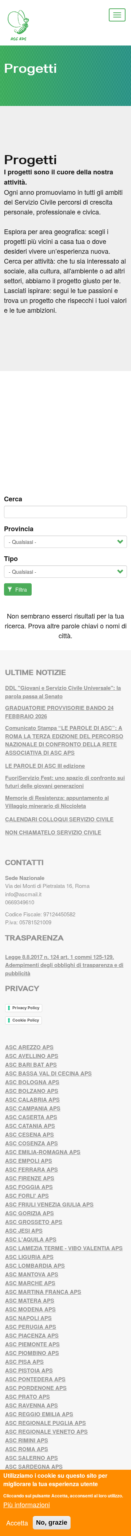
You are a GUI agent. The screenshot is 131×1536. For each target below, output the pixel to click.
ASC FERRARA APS (31, 1169)
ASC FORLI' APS (27, 1196)
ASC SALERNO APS (31, 1458)
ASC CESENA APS (29, 1134)
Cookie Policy (25, 1020)
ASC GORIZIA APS (29, 1213)
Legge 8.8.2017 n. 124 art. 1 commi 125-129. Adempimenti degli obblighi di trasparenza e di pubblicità (64, 965)
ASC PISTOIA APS (29, 1370)
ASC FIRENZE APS (29, 1178)
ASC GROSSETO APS (33, 1222)
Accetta (17, 1522)
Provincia (18, 528)
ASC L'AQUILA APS (30, 1239)
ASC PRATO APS (27, 1397)
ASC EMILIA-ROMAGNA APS (42, 1152)
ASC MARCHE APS (30, 1283)
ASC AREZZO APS (29, 1047)
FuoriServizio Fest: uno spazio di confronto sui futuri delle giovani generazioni (65, 782)
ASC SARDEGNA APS (34, 1466)
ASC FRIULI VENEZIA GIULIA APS (49, 1204)
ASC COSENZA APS (31, 1143)
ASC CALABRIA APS (32, 1099)
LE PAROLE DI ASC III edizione (45, 766)
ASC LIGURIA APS (29, 1257)
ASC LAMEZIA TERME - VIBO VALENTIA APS (64, 1248)
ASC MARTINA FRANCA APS (43, 1292)
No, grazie (51, 1522)
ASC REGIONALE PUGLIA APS (45, 1423)
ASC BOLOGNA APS (32, 1082)
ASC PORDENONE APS (36, 1388)
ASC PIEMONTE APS (32, 1344)
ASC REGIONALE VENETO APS (46, 1432)
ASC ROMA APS (26, 1449)
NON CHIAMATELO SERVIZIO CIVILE (53, 832)
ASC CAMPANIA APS (32, 1108)
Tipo (11, 558)
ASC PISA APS (24, 1362)
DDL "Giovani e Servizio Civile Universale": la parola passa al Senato (63, 692)
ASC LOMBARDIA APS (35, 1265)
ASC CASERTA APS (31, 1117)
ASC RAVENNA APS (31, 1405)
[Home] (23, 25)
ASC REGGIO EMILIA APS (39, 1414)
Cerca (13, 499)
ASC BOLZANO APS (31, 1091)
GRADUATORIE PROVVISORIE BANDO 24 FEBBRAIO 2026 (59, 712)
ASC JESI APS (24, 1231)
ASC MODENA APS (30, 1309)
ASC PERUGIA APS (30, 1327)
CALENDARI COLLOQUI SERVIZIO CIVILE (59, 819)
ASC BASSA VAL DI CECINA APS (48, 1073)
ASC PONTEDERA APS (35, 1379)
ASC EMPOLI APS (28, 1161)
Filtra (20, 589)
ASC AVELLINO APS (31, 1056)
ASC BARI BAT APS (31, 1065)
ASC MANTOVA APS (31, 1274)
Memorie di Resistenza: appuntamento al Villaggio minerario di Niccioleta (57, 802)
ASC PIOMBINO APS (32, 1353)
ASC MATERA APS (29, 1300)
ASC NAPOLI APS (28, 1318)
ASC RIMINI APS (26, 1440)
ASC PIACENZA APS (32, 1335)
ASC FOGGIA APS (29, 1187)
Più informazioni (26, 1504)
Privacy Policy (25, 1007)
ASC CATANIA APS (30, 1126)
